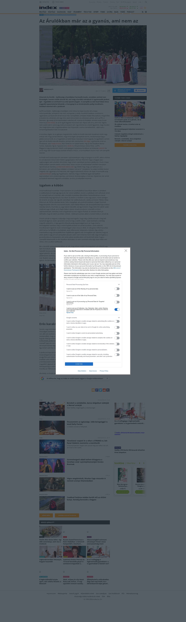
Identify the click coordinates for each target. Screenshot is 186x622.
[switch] (117, 288)
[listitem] (93, 284)
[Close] (126, 251)
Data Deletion (82, 371)
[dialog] (93, 311)
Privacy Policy (104, 371)
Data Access (93, 371)
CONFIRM (79, 364)
